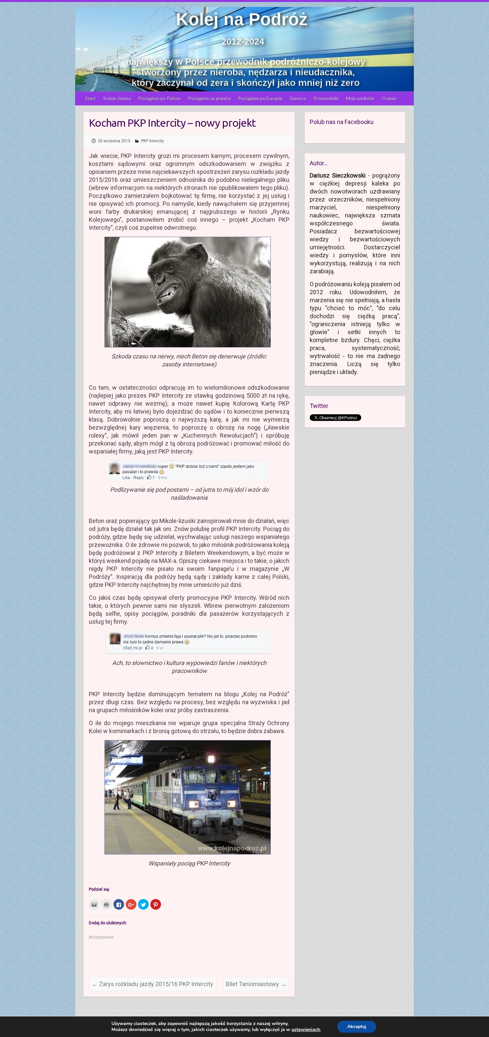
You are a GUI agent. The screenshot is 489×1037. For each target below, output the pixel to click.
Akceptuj (356, 1026)
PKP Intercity (152, 141)
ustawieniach (305, 1030)
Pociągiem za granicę (209, 98)
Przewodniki (326, 98)
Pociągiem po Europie (260, 98)
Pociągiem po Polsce (159, 98)
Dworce (298, 98)
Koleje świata (117, 98)
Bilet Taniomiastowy (256, 983)
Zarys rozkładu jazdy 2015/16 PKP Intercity (152, 983)
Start (90, 98)
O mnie (389, 98)
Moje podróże (360, 98)
